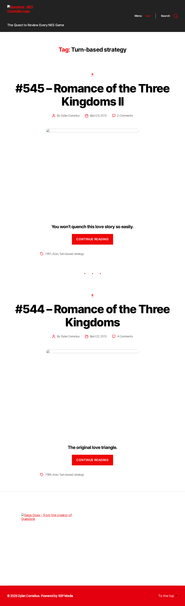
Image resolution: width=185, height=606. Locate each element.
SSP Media (65, 596)
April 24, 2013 (98, 115)
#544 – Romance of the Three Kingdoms (92, 315)
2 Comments (125, 115)
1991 (48, 254)
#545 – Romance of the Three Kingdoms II (92, 94)
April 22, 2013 (98, 336)
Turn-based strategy (71, 254)
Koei (55, 254)
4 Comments (125, 336)
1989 (48, 474)
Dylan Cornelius (70, 115)
